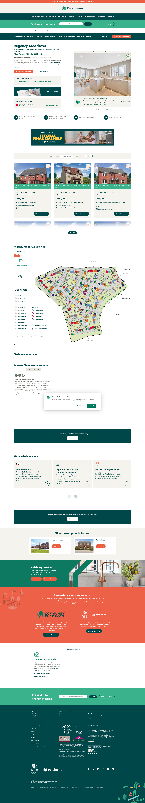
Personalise (80, 36)
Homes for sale (31, 36)
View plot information (41, 214)
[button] (78, 74)
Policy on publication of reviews (38, 743)
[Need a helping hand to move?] (72, 137)
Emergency (90, 718)
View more (56, 546)
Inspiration (89, 36)
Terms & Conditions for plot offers (38, 747)
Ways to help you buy (69, 36)
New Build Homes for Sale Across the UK (49, 787)
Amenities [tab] (20, 370)
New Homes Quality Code (37, 725)
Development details (19, 36)
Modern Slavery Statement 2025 (95, 716)
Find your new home (37, 17)
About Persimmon (35, 718)
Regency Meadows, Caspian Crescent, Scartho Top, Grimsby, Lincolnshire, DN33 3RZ (36, 50)
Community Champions (51, 635)
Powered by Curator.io (73, 649)
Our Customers (62, 714)
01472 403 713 (103, 36)
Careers (61, 718)
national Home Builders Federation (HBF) (101, 744)
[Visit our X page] (93, 769)
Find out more (125, 102)
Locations (71, 17)
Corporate (61, 716)
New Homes (38, 30)
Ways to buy (62, 17)
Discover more (73, 438)
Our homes (79, 17)
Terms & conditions (35, 740)
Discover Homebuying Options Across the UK (71, 787)
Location (59, 36)
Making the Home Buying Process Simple (93, 787)
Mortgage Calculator (49, 36)
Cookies (32, 734)
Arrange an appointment (122, 36)
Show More (72, 232)
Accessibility (33, 731)
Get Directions (33, 370)
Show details (80, 406)
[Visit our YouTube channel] (108, 769)
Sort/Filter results (54, 156)
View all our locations (107, 697)
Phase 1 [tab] (19, 251)
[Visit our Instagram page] (103, 769)
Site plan (39, 36)
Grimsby (39, 60)
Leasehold (90, 712)
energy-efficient (55, 62)
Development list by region (105, 24)
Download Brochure (49, 579)
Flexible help (101, 17)
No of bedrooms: (80, 156)
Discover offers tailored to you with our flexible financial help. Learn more (72, 1)
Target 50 (90, 714)
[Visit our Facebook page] (88, 769)
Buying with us (51, 17)
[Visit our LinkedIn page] (98, 769)
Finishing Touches (35, 716)
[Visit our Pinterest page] (113, 769)
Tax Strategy (33, 737)
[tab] (16, 375)
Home (32, 30)
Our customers (90, 17)
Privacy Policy (34, 728)
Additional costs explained (65, 712)
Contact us (110, 17)
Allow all (91, 406)
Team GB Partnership (94, 631)
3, (88, 156)
